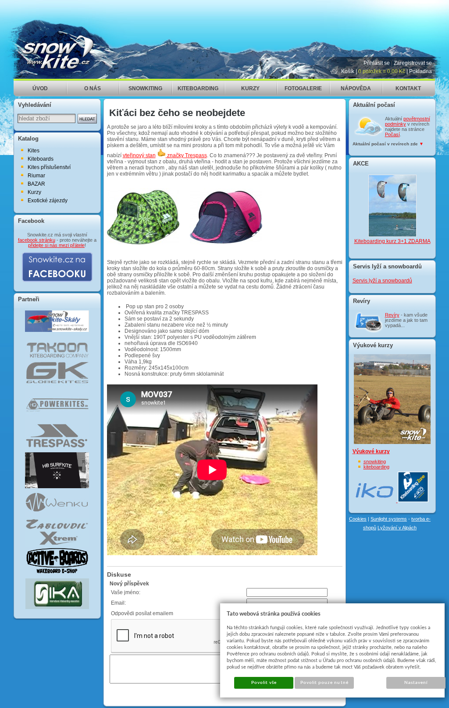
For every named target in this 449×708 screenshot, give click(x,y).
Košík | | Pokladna (386, 71)
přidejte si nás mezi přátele (56, 245)
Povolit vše (264, 682)
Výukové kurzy (371, 451)
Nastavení (416, 682)
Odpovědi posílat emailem (142, 613)
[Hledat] (87, 118)
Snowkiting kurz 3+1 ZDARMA (392, 231)
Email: (118, 603)
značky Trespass (186, 155)
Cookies (358, 518)
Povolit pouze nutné (324, 682)
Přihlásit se (376, 63)
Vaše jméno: (125, 592)
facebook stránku (36, 240)
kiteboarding (376, 466)
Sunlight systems (389, 518)
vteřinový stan (139, 155)
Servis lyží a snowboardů (382, 281)
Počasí (392, 134)
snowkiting (374, 461)
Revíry (392, 314)
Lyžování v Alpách (397, 527)
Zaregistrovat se (413, 63)
